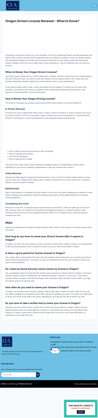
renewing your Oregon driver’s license (31, 103)
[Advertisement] (49, 39)
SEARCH (80, 412)
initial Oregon (14, 76)
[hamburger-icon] (94, 5)
